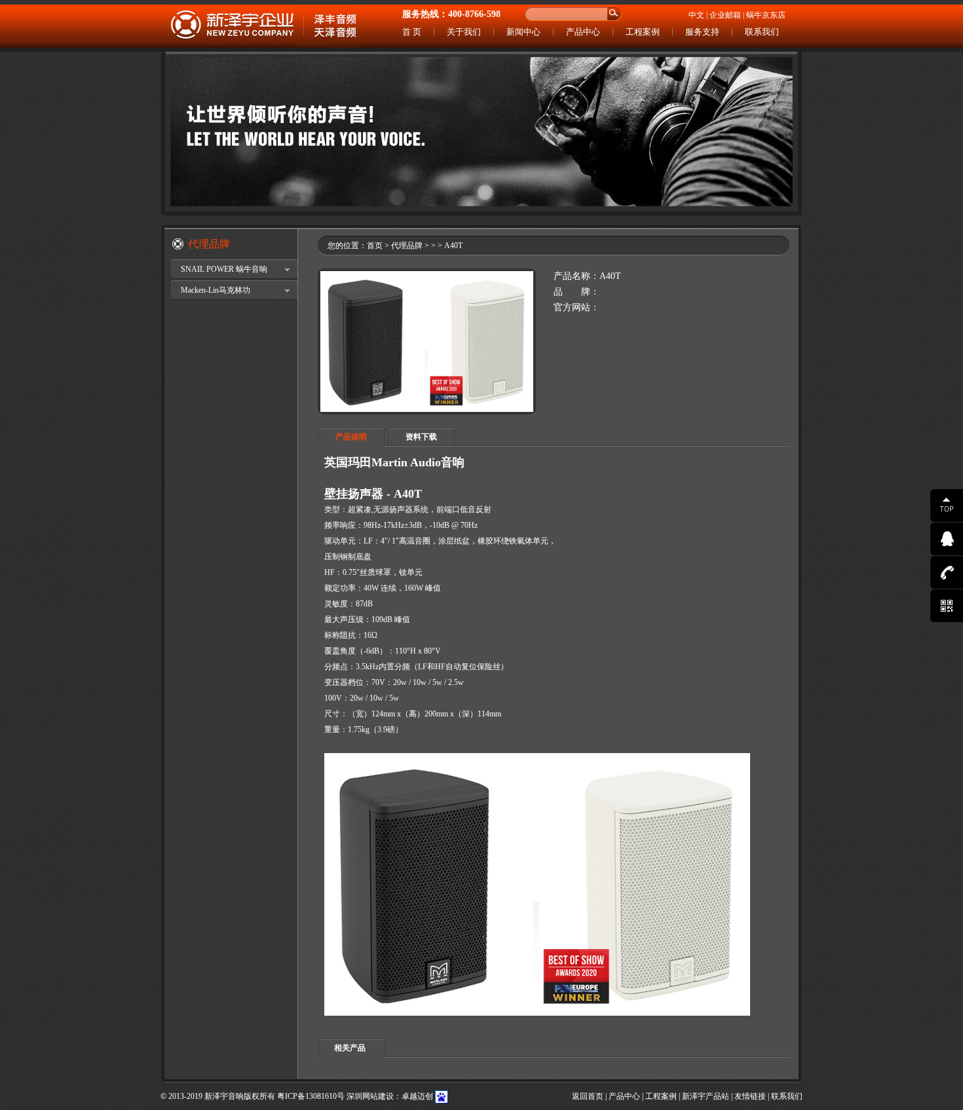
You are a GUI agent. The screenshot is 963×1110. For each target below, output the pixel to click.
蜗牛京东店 (765, 15)
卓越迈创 (417, 1096)
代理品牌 (407, 245)
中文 (696, 15)
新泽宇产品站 (705, 1096)
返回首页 (587, 1096)
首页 (375, 245)
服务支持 (702, 32)
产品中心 (583, 32)
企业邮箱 (725, 15)
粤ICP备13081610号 (311, 1096)
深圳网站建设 (370, 1096)
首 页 (411, 32)
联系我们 (762, 32)
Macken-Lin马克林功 (215, 290)
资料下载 (421, 436)
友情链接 (750, 1096)
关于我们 (464, 32)
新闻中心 (523, 32)
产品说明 (351, 436)
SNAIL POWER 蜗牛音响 (224, 269)
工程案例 (643, 32)
